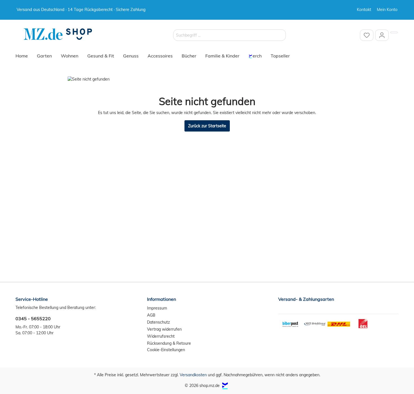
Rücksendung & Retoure (169, 343)
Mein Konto (387, 9)
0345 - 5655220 (33, 318)
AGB (151, 315)
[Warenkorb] (394, 32)
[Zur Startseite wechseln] (57, 34)
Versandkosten (193, 374)
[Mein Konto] (381, 35)
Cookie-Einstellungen (166, 349)
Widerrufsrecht (161, 336)
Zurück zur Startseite (207, 125)
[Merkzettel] (366, 35)
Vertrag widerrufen (164, 329)
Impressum (157, 308)
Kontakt (364, 9)
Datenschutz (158, 322)
